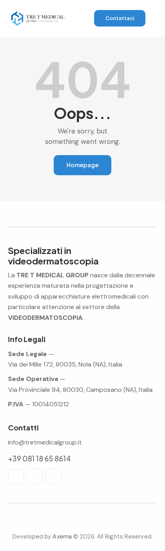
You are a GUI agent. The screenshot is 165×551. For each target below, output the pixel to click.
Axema (62, 537)
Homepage (82, 164)
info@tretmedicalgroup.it (45, 442)
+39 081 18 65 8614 (39, 458)
